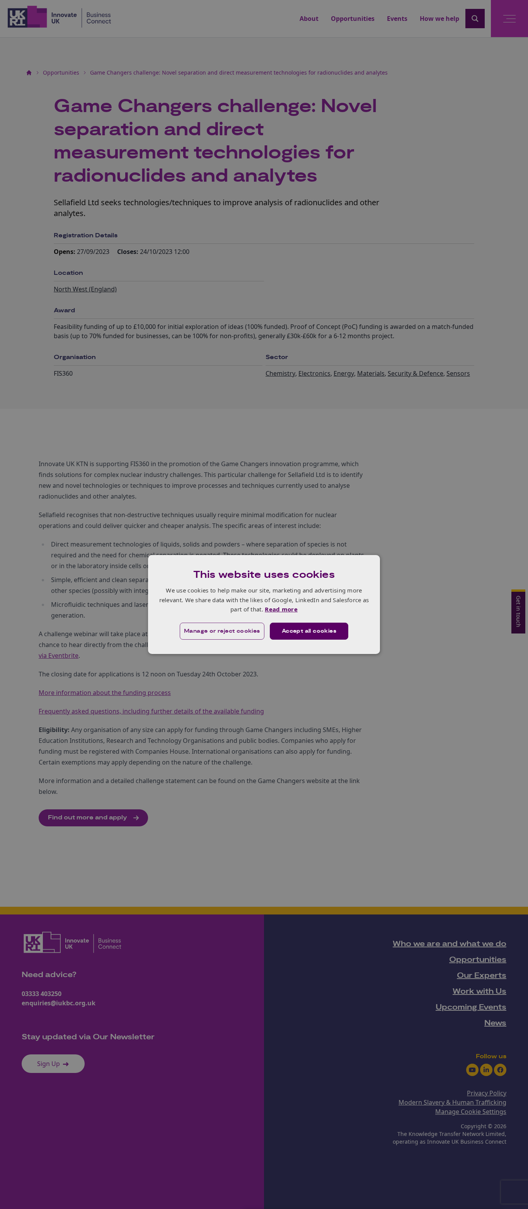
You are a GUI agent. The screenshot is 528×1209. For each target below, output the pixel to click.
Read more (281, 609)
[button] (222, 631)
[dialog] (264, 604)
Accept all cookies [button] (309, 631)
